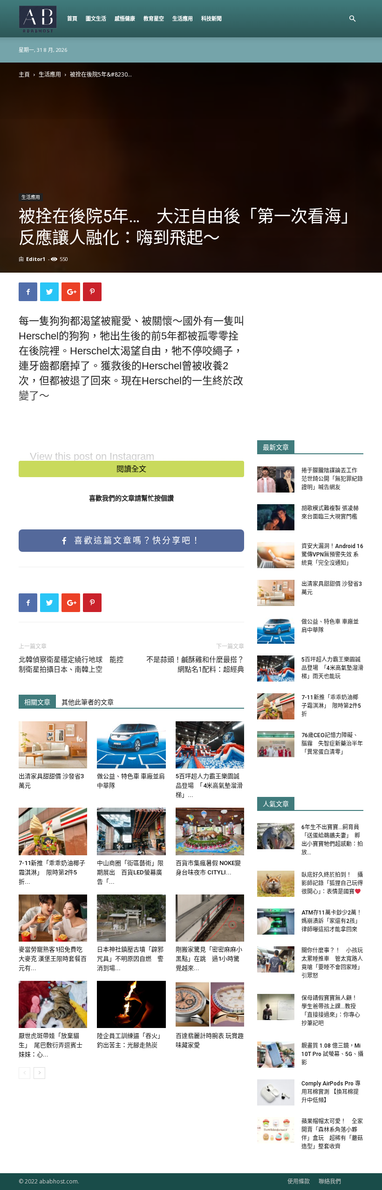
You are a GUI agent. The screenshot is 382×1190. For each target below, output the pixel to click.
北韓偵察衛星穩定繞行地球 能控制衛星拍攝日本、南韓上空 (71, 664)
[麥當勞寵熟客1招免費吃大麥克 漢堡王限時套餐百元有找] (53, 918)
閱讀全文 (131, 469)
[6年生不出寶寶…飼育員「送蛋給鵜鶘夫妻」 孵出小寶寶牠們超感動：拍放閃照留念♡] (275, 836)
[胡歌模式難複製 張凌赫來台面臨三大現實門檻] (275, 517)
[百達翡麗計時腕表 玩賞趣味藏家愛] (210, 1004)
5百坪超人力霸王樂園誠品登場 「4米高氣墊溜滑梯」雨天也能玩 (332, 668)
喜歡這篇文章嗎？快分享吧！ (135, 540)
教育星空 (153, 18)
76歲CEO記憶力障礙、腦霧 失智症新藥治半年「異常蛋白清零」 (332, 743)
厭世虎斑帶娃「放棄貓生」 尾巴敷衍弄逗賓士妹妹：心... (50, 1045)
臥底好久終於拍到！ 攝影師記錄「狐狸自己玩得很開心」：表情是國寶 (332, 883)
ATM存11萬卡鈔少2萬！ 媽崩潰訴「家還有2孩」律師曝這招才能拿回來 (334, 921)
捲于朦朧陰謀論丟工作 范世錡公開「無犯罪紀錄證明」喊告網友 (332, 479)
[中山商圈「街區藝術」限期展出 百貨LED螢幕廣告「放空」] (131, 831)
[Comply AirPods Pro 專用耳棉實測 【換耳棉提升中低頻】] (275, 1092)
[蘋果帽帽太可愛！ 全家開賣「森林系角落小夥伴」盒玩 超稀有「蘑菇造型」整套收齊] (275, 1130)
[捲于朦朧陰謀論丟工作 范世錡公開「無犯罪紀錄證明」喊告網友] (275, 479)
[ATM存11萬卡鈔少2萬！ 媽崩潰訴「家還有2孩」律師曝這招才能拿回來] (275, 921)
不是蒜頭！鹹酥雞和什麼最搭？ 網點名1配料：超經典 (195, 664)
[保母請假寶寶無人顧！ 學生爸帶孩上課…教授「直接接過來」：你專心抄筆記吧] (275, 1007)
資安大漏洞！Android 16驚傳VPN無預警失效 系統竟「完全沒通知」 (332, 554)
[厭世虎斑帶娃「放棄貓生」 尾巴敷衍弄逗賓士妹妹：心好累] (53, 1004)
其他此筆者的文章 (87, 702)
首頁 (72, 18)
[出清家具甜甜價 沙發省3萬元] (53, 744)
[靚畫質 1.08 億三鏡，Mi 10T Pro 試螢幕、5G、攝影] (275, 1055)
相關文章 (37, 702)
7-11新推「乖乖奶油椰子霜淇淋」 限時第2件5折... (52, 872)
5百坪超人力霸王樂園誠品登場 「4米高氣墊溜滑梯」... (209, 785)
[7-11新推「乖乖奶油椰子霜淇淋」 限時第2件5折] (53, 831)
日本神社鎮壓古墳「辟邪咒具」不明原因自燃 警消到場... (130, 959)
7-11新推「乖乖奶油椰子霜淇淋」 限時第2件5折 (331, 706)
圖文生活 (96, 18)
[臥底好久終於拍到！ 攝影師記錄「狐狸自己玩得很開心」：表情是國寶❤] (275, 884)
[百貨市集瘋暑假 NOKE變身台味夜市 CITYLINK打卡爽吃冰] (210, 831)
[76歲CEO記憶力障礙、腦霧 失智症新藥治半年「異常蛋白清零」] (275, 744)
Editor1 (35, 258)
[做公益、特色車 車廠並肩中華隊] (131, 744)
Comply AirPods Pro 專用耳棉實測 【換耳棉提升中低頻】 (331, 1092)
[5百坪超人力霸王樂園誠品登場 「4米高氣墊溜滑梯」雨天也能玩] (210, 744)
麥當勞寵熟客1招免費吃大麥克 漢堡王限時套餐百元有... (53, 959)
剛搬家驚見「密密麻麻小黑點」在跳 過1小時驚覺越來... (209, 959)
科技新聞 (211, 18)
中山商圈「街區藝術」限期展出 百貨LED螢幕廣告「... (130, 872)
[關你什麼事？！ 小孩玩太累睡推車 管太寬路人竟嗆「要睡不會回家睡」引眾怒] (275, 959)
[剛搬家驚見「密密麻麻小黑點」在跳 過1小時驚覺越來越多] (210, 918)
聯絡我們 (330, 1181)
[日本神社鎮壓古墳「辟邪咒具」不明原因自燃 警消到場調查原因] (131, 918)
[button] (352, 18)
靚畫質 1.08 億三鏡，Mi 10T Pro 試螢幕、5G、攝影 (332, 1054)
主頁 (24, 74)
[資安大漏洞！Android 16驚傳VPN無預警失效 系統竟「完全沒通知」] (275, 555)
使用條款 (298, 1181)
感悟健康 (125, 18)
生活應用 (182, 18)
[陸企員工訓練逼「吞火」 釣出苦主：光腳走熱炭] (131, 1004)
